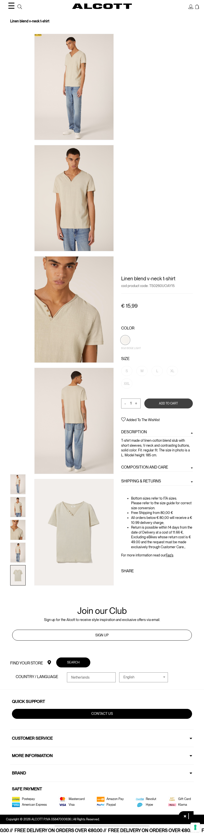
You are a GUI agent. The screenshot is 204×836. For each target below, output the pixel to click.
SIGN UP (102, 635)
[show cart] (197, 7)
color (127, 328)
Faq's (169, 555)
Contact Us (102, 714)
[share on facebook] (124, 581)
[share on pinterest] (139, 581)
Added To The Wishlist (143, 420)
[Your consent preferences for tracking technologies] (195, 827)
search (73, 662)
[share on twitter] (131, 581)
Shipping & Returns (141, 480)
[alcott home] (102, 6)
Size (125, 358)
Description (134, 432)
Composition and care (144, 467)
